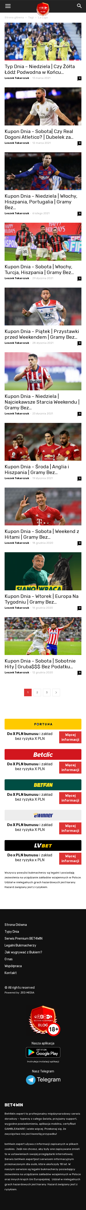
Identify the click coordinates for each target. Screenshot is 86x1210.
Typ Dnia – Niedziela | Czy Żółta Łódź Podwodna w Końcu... (40, 69)
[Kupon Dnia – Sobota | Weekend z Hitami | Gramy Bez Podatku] (43, 506)
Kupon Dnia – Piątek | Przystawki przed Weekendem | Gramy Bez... (42, 334)
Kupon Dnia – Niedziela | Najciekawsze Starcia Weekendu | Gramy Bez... (42, 402)
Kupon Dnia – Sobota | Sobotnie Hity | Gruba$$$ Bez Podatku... (40, 663)
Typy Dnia (12, 932)
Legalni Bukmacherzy (20, 945)
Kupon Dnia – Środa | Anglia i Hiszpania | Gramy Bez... (37, 469)
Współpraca (13, 966)
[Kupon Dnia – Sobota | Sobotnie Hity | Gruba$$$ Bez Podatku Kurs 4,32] (43, 636)
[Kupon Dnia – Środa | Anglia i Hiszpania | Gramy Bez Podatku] (43, 442)
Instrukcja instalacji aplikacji (43, 1061)
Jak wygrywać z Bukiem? (23, 952)
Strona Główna (16, 925)
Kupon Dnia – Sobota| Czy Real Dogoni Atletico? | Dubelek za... (39, 134)
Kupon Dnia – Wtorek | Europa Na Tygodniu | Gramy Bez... (41, 599)
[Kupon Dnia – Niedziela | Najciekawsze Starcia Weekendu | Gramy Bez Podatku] (43, 371)
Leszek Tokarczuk (17, 78)
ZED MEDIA (27, 992)
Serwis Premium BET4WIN (23, 939)
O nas (9, 959)
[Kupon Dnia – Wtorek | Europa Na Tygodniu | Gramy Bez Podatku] (43, 571)
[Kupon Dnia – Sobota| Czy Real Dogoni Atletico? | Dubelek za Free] (43, 106)
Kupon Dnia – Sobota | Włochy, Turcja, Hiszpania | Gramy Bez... (39, 269)
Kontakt (11, 973)
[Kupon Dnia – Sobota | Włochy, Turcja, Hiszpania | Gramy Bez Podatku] (43, 242)
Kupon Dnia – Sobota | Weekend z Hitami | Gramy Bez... (42, 534)
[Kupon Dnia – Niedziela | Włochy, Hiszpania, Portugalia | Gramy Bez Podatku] (43, 171)
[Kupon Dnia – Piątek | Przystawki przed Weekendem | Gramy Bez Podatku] (43, 306)
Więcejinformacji (70, 737)
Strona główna (14, 17)
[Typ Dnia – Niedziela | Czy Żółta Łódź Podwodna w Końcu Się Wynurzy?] (43, 42)
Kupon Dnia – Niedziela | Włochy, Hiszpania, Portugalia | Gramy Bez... (41, 201)
